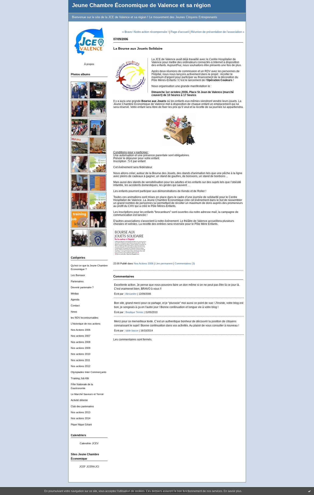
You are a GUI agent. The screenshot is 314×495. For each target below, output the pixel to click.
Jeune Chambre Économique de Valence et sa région (141, 5)
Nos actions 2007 (80, 335)
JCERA (90, 466)
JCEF (82, 466)
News (74, 311)
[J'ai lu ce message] (309, 491)
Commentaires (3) (185, 263)
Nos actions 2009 (80, 348)
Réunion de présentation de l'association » (217, 31)
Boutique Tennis (134, 312)
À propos (89, 64)
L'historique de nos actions (85, 323)
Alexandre (131, 293)
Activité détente (79, 400)
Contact (75, 305)
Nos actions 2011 (80, 360)
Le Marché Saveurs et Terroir (87, 394)
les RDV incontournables (84, 317)
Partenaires (77, 281)
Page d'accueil (180, 31)
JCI (97, 466)
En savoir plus (232, 491)
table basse (132, 330)
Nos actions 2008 (80, 342)
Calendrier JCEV (89, 443)
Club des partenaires (82, 406)
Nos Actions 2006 (80, 329)
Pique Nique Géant (81, 424)
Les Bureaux (78, 275)
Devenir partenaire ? (82, 287)
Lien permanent (164, 263)
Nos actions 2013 (80, 412)
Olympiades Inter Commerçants (88, 372)
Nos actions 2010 (80, 354)
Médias (75, 293)
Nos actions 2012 (80, 366)
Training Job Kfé (80, 378)
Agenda (75, 299)
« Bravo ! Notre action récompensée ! (145, 31)
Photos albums (80, 74)
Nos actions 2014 (80, 418)
